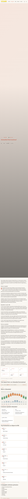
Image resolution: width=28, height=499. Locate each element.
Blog (15, 1)
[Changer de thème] (24, 1)
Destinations (12, 1)
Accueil (9, 1)
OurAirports (6, 378)
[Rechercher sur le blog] (26, 1)
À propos (18, 1)
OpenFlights (11, 378)
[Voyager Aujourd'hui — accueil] (4, 1)
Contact (21, 1)
